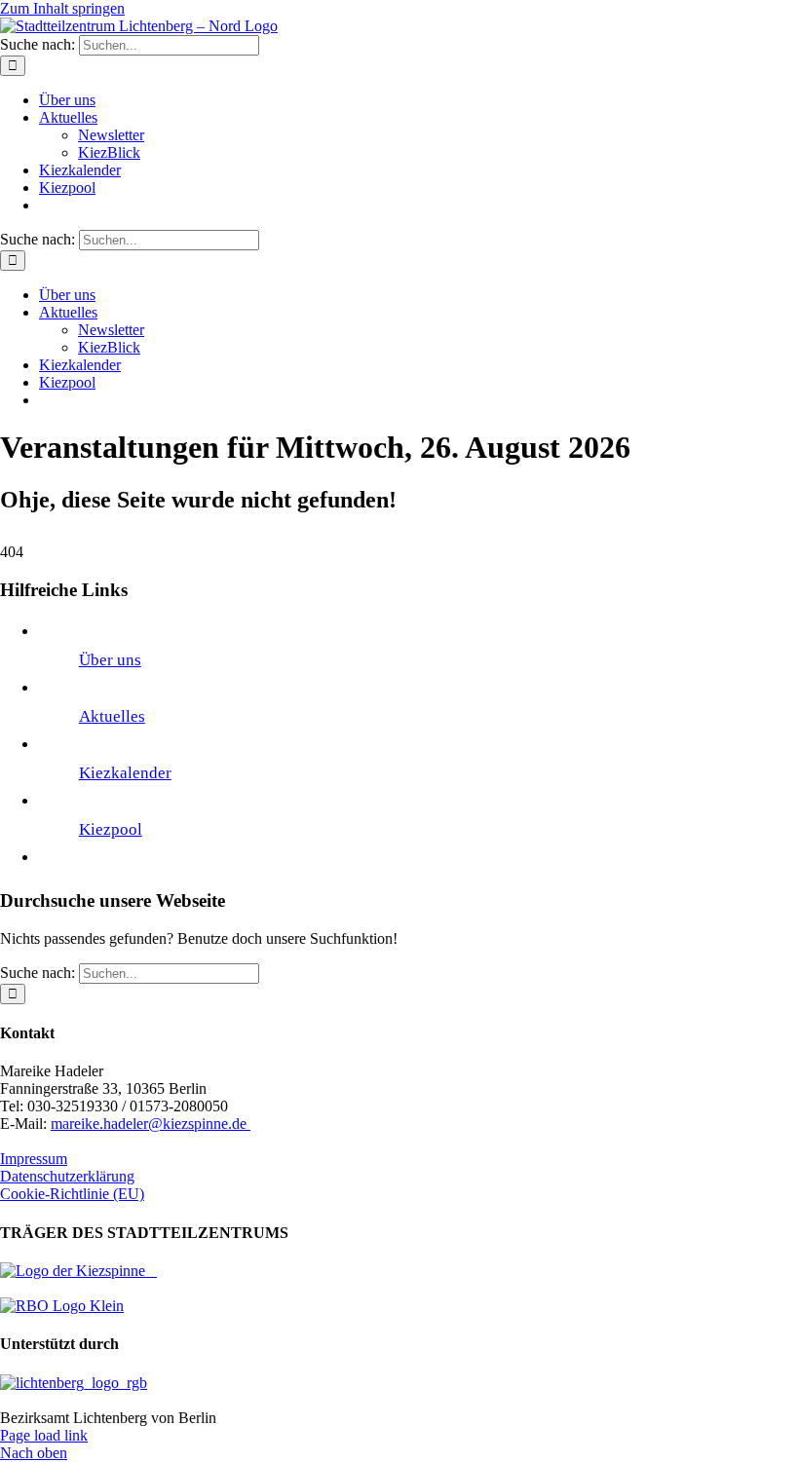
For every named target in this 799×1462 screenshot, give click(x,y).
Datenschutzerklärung (67, 1176)
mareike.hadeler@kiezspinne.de (150, 1123)
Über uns (110, 660)
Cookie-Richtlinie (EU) (72, 1193)
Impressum (33, 1158)
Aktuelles (112, 716)
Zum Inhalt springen (62, 8)
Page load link (44, 1435)
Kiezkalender (125, 773)
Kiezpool (110, 829)
